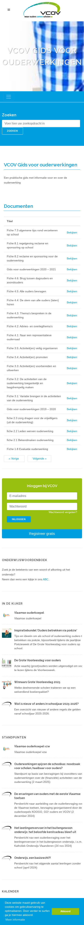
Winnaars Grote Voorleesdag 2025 (37, 682)
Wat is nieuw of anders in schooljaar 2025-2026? (46, 703)
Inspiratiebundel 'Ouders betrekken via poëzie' (45, 630)
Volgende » (39, 458)
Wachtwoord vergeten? (63, 512)
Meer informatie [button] (15, 919)
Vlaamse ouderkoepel (29, 612)
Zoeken (12, 131)
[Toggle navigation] (8, 97)
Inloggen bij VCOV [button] (42, 486)
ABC (45, 579)
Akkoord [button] (65, 911)
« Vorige (14, 458)
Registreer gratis (42, 534)
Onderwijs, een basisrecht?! (32, 857)
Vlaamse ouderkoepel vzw (32, 746)
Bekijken (72, 232)
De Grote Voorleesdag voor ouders (37, 660)
